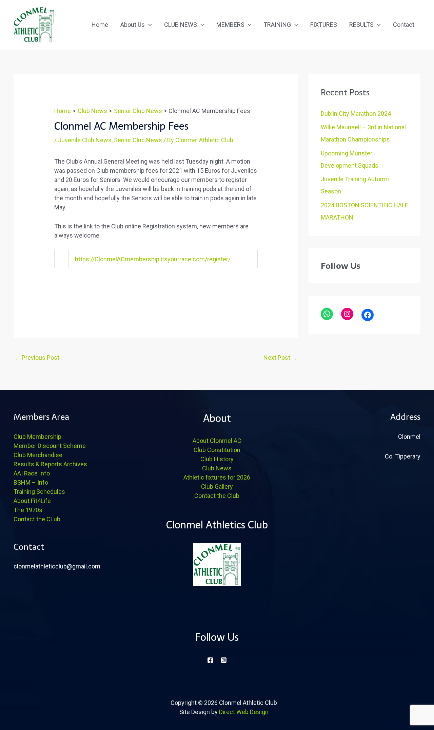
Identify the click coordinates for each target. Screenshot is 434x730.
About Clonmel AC (217, 440)
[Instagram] (347, 314)
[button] (148, 24)
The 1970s (28, 509)
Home (100, 24)
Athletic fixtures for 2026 (216, 477)
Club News (217, 468)
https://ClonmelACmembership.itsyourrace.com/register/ (153, 259)
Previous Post (36, 357)
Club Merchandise (38, 454)
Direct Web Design (244, 711)
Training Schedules (39, 491)
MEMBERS (230, 24)
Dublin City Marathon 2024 (356, 113)
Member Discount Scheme (50, 445)
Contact (403, 24)
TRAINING (277, 24)
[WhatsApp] (327, 314)
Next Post (280, 357)
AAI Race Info (32, 473)
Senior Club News (138, 140)
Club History (217, 459)
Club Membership (37, 436)
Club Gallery (217, 486)
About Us (132, 24)
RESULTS (361, 24)
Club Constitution (217, 449)
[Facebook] (367, 315)
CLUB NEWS (180, 24)
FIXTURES (323, 24)
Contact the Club (216, 495)
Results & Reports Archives (50, 464)
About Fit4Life (32, 500)
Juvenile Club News (85, 140)
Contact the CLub (37, 519)
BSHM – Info (31, 482)
